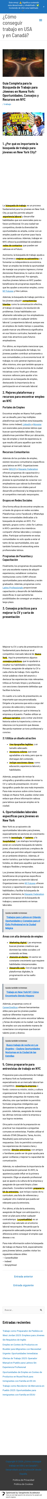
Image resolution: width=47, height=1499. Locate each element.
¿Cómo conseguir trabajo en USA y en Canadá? (17, 25)
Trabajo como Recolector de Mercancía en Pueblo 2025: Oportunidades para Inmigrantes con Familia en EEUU (23, 1390)
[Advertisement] (23, 168)
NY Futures (8, 291)
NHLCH (12, 469)
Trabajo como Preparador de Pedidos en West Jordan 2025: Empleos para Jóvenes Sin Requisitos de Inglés (23, 1335)
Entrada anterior (23, 1276)
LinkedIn (27, 424)
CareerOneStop (10, 1007)
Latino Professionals (13, 587)
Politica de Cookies (23, 1484)
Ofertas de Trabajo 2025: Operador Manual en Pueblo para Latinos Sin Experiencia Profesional (20, 1362)
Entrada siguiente (23, 1285)
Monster (37, 424)
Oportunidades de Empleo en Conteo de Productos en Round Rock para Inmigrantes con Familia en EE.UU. (22, 1376)
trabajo (7, 104)
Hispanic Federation (28, 469)
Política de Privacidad (23, 1480)
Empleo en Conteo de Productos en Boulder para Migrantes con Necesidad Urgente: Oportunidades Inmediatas (22, 1349)
